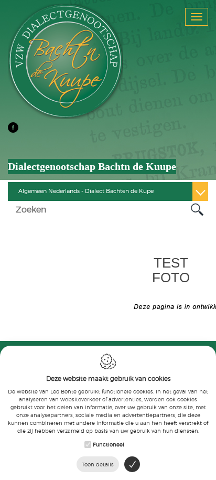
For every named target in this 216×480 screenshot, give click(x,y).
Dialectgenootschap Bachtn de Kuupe (92, 166)
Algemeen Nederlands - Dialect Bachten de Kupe (86, 191)
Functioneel (108, 444)
